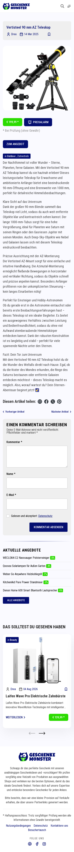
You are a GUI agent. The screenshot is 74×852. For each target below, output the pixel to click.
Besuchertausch (37, 830)
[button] (42, 733)
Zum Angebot (15, 144)
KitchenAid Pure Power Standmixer (25, 582)
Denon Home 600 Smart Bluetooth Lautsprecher (32, 590)
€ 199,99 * (12, 122)
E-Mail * (11, 495)
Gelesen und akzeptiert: (31, 516)
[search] (62, 6)
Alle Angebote (16, 600)
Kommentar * (14, 442)
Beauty (13, 639)
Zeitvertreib (23, 156)
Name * (10, 474)
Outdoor (11, 156)
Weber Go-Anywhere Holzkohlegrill (25, 574)
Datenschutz (45, 516)
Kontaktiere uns (59, 825)
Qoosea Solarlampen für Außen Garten (26, 566)
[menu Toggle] (69, 6)
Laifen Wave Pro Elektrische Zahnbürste (36, 696)
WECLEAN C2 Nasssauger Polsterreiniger (28, 557)
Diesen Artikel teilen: (19, 401)
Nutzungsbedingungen (18, 825)
